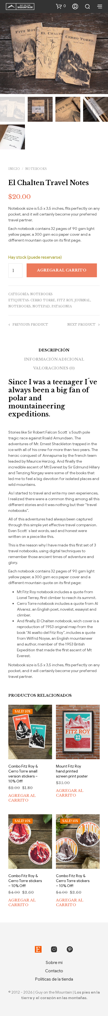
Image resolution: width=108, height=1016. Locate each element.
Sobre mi (54, 962)
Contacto (54, 970)
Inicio (14, 169)
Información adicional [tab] (54, 359)
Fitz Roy (65, 300)
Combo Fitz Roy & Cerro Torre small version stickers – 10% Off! (23, 774)
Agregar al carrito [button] (22, 798)
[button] (61, 6)
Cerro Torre (42, 300)
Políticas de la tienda (54, 979)
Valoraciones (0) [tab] (54, 368)
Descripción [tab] (54, 350)
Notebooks (36, 169)
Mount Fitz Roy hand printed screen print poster (72, 771)
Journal (82, 300)
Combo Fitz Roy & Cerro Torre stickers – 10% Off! (25, 880)
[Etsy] (38, 949)
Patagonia (62, 306)
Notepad (41, 306)
